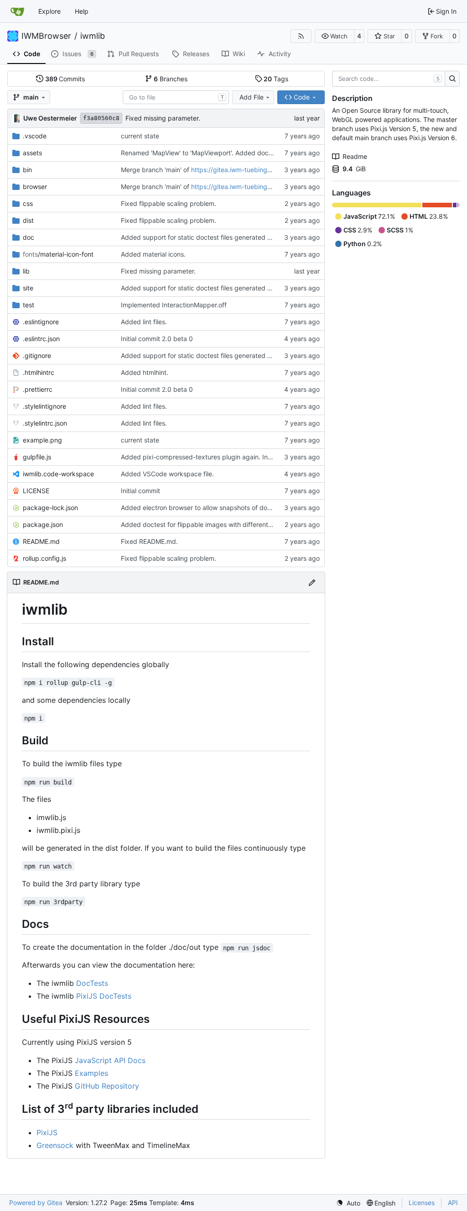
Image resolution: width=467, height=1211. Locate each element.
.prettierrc (37, 389)
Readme (354, 156)
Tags (276, 79)
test (28, 305)
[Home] (17, 11)
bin (27, 170)
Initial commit (140, 491)
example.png (42, 440)
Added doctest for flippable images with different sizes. (204, 524)
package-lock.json (50, 507)
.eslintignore (41, 322)
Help (81, 11)
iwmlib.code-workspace (58, 474)
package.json (43, 524)
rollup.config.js (44, 558)
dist (28, 220)
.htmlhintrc (38, 372)
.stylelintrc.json (45, 423)
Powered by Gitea (35, 1202)
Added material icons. (153, 254)
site (28, 288)
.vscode (35, 136)
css (28, 203)
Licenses (422, 1202)
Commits (65, 79)
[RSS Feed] (301, 36)
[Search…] (452, 79)
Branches (170, 79)
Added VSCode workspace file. (167, 474)
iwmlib (92, 36)
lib (26, 271)
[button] (334, 36)
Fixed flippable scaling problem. (168, 203)
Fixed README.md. (149, 541)
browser (35, 186)
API (453, 1202)
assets (32, 153)
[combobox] (176, 97)
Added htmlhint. (144, 372)
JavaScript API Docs (110, 1060)
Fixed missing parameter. (162, 118)
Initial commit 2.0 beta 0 (157, 338)
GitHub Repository (107, 1085)
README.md (41, 541)
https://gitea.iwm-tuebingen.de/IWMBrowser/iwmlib (268, 170)
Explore (49, 11)
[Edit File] (312, 582)
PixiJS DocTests (103, 995)
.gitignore (37, 355)
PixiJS (46, 1132)
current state (140, 136)
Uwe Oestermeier (50, 118)
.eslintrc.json (41, 338)
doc (28, 237)
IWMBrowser (46, 36)
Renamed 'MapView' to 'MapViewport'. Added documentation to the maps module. (243, 153)
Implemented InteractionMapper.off (174, 305)
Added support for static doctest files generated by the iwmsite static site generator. (247, 237)
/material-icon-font (58, 254)
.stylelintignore (44, 406)
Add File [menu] (251, 97)
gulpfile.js (37, 457)
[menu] (348, 1203)
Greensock (54, 1145)
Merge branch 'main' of (156, 170)
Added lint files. (144, 322)
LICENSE (36, 491)
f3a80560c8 (101, 118)
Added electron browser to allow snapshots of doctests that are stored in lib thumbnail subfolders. (267, 507)
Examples (91, 1073)
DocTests (92, 983)
